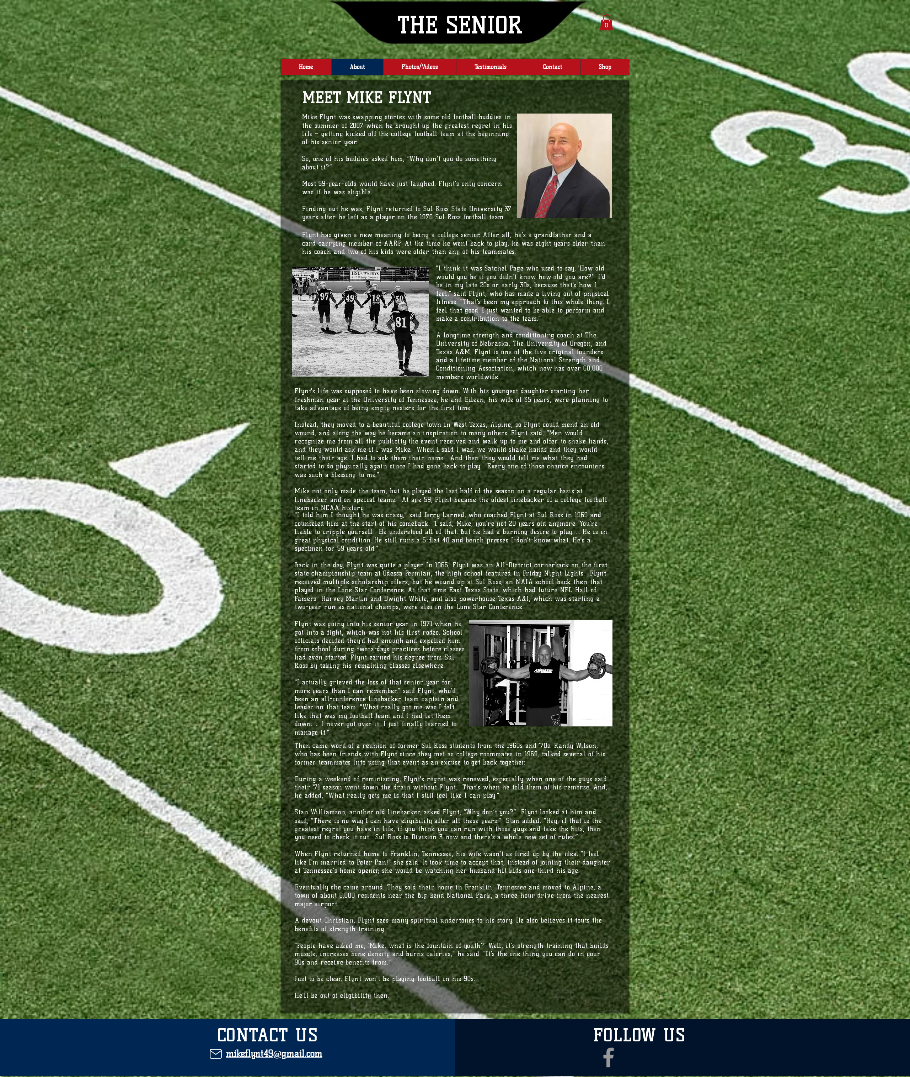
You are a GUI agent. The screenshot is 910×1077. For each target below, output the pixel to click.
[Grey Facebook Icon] (608, 1057)
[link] (606, 22)
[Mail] (215, 1053)
